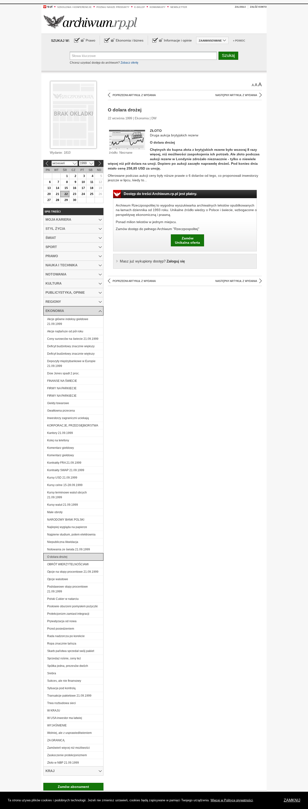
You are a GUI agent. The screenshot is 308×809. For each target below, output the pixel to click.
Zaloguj (240, 7)
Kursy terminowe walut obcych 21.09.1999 (67, 495)
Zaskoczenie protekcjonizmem (67, 755)
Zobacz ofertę (129, 62)
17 (83, 188)
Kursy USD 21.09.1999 (62, 477)
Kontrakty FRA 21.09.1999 (64, 462)
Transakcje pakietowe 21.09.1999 (69, 695)
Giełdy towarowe (58, 403)
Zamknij (292, 800)
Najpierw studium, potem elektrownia (71, 534)
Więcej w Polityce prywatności (232, 800)
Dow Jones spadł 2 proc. (63, 373)
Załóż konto (258, 7)
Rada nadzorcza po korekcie (66, 636)
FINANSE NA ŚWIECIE (62, 381)
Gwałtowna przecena (61, 410)
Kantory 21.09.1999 (60, 433)
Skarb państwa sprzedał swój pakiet (70, 651)
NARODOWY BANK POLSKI (65, 519)
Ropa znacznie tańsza (61, 643)
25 (91, 194)
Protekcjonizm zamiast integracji (68, 613)
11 (91, 182)
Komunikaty (158, 7)
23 (74, 194)
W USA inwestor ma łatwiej (64, 718)
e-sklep (139, 7)
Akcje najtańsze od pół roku (65, 331)
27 (49, 200)
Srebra (51, 673)
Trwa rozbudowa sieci (61, 703)
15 (66, 188)
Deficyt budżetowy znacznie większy (71, 346)
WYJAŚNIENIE (57, 725)
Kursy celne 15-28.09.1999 (65, 485)
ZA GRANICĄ (55, 740)
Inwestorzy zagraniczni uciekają (68, 418)
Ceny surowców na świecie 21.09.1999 (72, 339)
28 (57, 200)
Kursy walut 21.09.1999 (62, 504)
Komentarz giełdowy (60, 448)
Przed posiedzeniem (60, 628)
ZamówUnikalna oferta (187, 240)
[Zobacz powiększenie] (127, 139)
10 (83, 182)
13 (49, 188)
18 (91, 188)
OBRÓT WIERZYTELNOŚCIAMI (68, 564)
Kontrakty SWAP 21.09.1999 (65, 470)
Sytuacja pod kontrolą (61, 688)
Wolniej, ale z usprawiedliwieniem (69, 733)
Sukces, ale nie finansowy (64, 680)
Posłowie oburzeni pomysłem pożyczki (72, 606)
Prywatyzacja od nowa (62, 621)
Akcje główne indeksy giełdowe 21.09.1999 (67, 321)
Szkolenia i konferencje (74, 7)
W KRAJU (53, 710)
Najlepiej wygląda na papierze (67, 527)
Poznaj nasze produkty (112, 7)
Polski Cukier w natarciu (63, 599)
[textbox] (143, 56)
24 (83, 194)
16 (74, 188)
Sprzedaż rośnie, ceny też (64, 658)
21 (57, 194)
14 (57, 188)
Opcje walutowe (57, 579)
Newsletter (178, 7)
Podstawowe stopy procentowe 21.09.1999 (67, 589)
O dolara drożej (57, 557)
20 (49, 194)
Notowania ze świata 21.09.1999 (68, 549)
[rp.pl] (47, 6)
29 (66, 200)
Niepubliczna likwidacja (62, 542)
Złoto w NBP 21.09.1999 (63, 762)
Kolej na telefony (58, 440)
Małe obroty (55, 512)
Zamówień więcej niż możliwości (68, 747)
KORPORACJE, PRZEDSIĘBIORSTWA (72, 425)
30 (74, 200)
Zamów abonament (73, 787)
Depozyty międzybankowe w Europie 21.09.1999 (71, 363)
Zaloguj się (152, 261)
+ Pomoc (239, 40)
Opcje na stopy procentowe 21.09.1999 (72, 571)
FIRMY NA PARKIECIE (62, 388)
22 (66, 194)
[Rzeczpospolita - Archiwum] (90, 22)
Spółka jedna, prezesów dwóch (67, 666)
